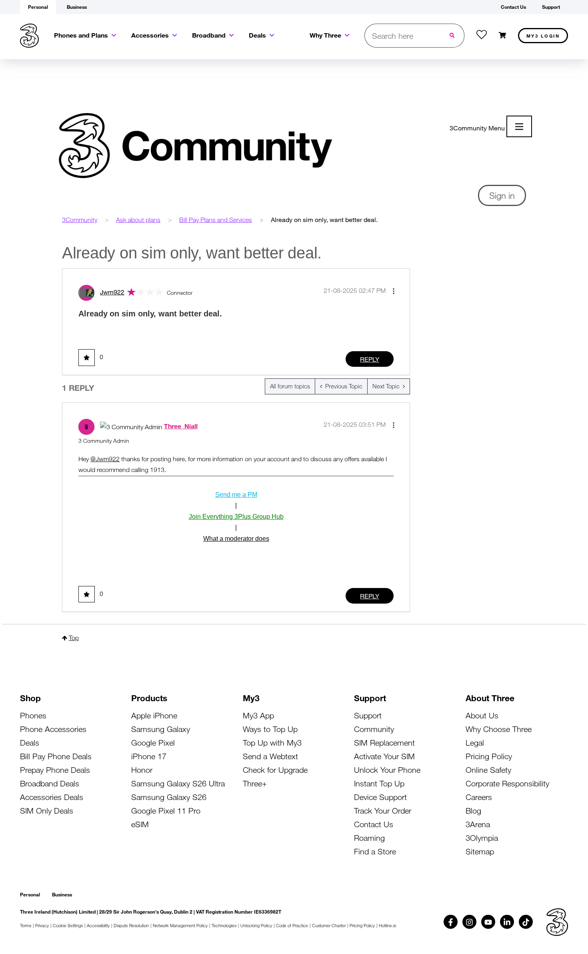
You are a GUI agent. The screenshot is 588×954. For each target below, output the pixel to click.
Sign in (502, 195)
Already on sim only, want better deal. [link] (324, 219)
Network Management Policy (180, 925)
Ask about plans (138, 219)
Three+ (255, 783)
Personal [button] (38, 7)
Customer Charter (329, 925)
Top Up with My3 (272, 742)
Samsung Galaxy (160, 729)
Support (368, 715)
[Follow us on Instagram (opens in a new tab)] (469, 922)
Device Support (380, 797)
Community (374, 729)
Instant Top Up (379, 783)
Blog (473, 810)
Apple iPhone (154, 715)
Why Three (325, 35)
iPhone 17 (148, 756)
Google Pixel (153, 742)
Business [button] (77, 7)
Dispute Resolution (131, 925)
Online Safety (488, 769)
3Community (79, 219)
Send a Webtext (270, 756)
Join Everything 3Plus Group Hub (236, 516)
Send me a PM (236, 494)
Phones (33, 715)
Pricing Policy (489, 756)
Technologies (224, 925)
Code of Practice (292, 925)
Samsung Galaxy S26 (168, 797)
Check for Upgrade (275, 769)
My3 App (258, 715)
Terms (25, 925)
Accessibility (98, 925)
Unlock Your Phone (387, 769)
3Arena (478, 824)
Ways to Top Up (270, 729)
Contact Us (373, 824)
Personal (30, 894)
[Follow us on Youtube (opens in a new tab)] (488, 922)
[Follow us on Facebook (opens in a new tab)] (451, 922)
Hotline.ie (387, 925)
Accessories (150, 35)
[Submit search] (452, 36)
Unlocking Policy (256, 925)
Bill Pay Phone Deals (56, 756)
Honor (141, 769)
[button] (393, 291)
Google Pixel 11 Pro (165, 810)
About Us (482, 715)
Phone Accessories (53, 729)
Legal (475, 742)
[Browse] (519, 126)
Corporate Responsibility (507, 783)
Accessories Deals (51, 797)
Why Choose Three (499, 729)
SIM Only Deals (46, 810)
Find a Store (375, 851)
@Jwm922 (105, 458)
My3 (543, 35)
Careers (479, 797)
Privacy (42, 925)
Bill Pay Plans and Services (215, 219)
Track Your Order (382, 810)
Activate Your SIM (384, 756)
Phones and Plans (81, 35)
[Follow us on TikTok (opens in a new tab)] (526, 922)
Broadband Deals (49, 783)
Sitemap (480, 851)
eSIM (140, 824)
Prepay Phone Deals (55, 769)
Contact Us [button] (513, 7)
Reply (369, 359)
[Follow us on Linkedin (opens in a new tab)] (507, 922)
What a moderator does (236, 538)
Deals (257, 35)
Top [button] (74, 637)
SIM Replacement (384, 742)
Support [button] (551, 7)
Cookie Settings (68, 925)
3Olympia (482, 837)
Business (62, 894)
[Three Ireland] (29, 35)
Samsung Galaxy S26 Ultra (178, 783)
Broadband (209, 35)
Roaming (369, 837)
